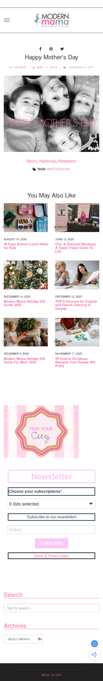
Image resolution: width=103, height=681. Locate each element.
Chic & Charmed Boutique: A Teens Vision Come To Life (75, 247)
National (47, 160)
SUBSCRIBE (52, 543)
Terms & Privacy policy (51, 556)
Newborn (67, 160)
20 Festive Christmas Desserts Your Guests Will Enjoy (75, 362)
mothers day (59, 169)
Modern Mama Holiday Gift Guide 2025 (24, 303)
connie (20, 67)
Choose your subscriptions (34, 491)
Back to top (52, 675)
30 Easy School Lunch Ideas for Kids (26, 246)
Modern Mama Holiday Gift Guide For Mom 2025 (24, 360)
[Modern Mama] (52, 18)
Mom (32, 160)
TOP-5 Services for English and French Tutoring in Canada (76, 305)
